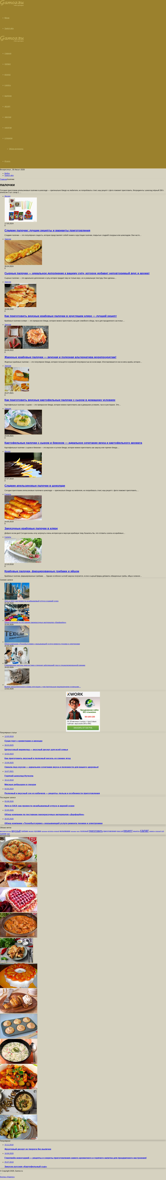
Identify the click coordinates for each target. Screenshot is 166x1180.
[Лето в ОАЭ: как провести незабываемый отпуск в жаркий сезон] (17, 599)
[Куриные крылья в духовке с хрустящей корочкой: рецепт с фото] (16, 962)
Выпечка (8, 96)
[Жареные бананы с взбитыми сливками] (18, 1013)
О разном (8, 138)
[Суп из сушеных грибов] (18, 1114)
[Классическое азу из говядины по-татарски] (18, 1088)
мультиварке (65, 831)
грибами (24, 831)
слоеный (158, 831)
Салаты (8, 85)
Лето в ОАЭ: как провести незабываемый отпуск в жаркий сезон (31, 601)
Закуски (8, 117)
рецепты (136, 831)
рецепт (128, 830)
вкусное (3, 831)
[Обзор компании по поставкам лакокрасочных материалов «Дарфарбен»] (17, 620)
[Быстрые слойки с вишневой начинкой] (18, 886)
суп (162, 831)
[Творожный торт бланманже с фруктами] (18, 987)
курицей (56, 831)
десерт (31, 831)
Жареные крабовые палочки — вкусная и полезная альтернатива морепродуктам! (60, 357)
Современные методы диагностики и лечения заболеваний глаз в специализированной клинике (45, 665)
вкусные (8, 831)
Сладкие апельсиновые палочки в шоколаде (35, 485)
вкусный (16, 831)
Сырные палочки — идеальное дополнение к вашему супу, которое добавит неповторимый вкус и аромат (77, 273)
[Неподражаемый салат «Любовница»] (18, 912)
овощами (73, 831)
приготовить (96, 831)
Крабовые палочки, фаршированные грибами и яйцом (42, 571)
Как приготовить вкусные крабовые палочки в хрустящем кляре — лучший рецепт (61, 315)
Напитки (8, 128)
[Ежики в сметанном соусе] (18, 861)
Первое (8, 64)
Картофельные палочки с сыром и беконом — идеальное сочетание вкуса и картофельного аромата (73, 442)
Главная (3, 179)
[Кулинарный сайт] (12, 5)
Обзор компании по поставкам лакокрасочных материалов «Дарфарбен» (35, 622)
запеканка (44, 831)
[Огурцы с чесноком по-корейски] (18, 1139)
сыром (3, 834)
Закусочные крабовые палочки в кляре (31, 528)
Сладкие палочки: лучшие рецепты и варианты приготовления (47, 230)
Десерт (7, 106)
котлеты (51, 831)
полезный (84, 831)
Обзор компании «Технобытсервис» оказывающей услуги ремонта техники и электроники (42, 644)
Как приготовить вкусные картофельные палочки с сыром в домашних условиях (60, 399)
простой (120, 831)
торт (8, 834)
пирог (78, 831)
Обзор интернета (16, 149)
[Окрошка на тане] (18, 1063)
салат (144, 830)
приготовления (109, 831)
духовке (37, 831)
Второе (8, 75)
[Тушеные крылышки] (18, 937)
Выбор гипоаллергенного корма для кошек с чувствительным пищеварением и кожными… (43, 687)
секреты (152, 831)
